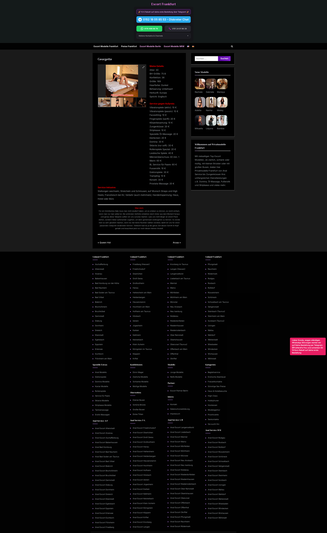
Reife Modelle (176, 377)
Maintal (173, 283)
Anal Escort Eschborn (104, 518)
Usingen (211, 325)
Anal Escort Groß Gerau (143, 437)
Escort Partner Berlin (179, 391)
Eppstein (99, 344)
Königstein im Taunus (142, 349)
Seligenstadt (213, 307)
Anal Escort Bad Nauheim (106, 452)
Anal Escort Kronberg (142, 522)
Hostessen (212, 405)
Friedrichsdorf (139, 269)
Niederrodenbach (177, 330)
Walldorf (211, 335)
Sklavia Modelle (102, 400)
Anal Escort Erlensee (104, 513)
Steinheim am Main (216, 316)
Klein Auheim (138, 344)
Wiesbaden (213, 344)
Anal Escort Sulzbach (217, 480)
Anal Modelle (101, 372)
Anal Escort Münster (179, 456)
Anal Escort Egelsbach (105, 504)
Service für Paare (102, 396)
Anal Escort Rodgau (216, 438)
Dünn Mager (138, 372)
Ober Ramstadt (176, 335)
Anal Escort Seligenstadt (218, 466)
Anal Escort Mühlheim (180, 451)
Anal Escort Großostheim (144, 442)
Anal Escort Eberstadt (104, 499)
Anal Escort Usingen (217, 485)
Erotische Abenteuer (217, 377)
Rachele (198, 92)
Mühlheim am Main (178, 297)
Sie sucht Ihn (213, 424)
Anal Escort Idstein (141, 480)
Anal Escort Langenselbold (182, 427)
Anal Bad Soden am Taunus (107, 456)
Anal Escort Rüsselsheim (219, 452)
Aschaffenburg (101, 264)
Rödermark (212, 274)
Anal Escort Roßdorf (216, 447)
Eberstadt (99, 335)
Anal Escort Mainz (178, 441)
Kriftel (135, 358)
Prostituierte (213, 415)
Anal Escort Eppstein (104, 508)
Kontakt (173, 404)
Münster (174, 302)
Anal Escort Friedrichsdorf (144, 428)
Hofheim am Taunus (141, 311)
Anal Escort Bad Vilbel (104, 461)
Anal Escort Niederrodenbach (183, 484)
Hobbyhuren (213, 400)
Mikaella (199, 128)
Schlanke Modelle (140, 381)
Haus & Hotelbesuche (217, 391)
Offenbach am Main (178, 349)
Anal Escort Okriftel (178, 512)
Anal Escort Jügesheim (143, 484)
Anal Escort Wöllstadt (217, 518)
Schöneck (212, 297)
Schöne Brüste (139, 405)
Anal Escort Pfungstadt (180, 517)
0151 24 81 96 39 (179, 29)
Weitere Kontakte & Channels (151, 36)
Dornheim (99, 325)
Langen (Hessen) (177, 269)
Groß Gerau (138, 278)
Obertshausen (176, 340)
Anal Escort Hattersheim (143, 451)
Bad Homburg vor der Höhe (107, 283)
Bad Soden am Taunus (105, 292)
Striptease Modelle (103, 405)
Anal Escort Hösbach (142, 475)
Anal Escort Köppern (142, 513)
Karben (136, 330)
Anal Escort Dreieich (104, 494)
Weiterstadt (213, 340)
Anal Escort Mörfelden (180, 446)
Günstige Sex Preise (216, 386)
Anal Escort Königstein (143, 508)
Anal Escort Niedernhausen (182, 479)
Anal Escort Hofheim (142, 470)
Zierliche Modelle (140, 377)
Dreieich (98, 330)
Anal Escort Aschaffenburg (107, 438)
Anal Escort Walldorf (217, 494)
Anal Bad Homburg (103, 447)
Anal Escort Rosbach (217, 442)
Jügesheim (137, 325)
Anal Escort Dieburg (104, 485)
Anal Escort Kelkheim (142, 494)
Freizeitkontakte (215, 381)
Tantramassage (101, 410)
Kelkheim (137, 335)
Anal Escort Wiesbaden (218, 504)
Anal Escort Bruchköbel (105, 475)
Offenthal (174, 354)
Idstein (136, 321)
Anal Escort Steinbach (217, 471)
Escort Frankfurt (163, 4)
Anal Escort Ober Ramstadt (182, 489)
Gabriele (210, 92)
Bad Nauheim (101, 288)
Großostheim (138, 283)
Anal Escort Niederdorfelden (182, 474)
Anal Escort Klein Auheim (144, 503)
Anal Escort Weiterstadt (218, 499)
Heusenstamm (139, 302)
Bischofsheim (101, 307)
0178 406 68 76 (151, 29)
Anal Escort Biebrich (104, 466)
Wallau (211, 330)
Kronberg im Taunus (179, 264)
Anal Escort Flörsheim (104, 522)
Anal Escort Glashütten (143, 432)
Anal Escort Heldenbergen (144, 456)
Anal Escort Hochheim (142, 465)
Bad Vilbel (99, 297)
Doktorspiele (100, 377)
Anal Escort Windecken (218, 508)
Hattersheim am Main (142, 292)
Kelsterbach (138, 340)
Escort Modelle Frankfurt (106, 46)
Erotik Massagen (102, 415)
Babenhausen (101, 278)
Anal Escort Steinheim (217, 475)
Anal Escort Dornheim (104, 489)
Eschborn (99, 354)
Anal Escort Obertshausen (181, 493)
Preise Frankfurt (129, 46)
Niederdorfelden (177, 321)
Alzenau (98, 274)
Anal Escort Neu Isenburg (181, 465)
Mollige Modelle (140, 386)
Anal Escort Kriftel (141, 517)
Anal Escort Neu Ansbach (181, 460)
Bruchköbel (100, 311)
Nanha (209, 110)
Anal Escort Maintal (178, 437)
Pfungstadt (213, 264)
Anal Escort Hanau (141, 447)
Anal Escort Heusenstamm (144, 461)
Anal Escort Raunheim (180, 521)
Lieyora (209, 128)
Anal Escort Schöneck (217, 456)
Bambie (220, 128)
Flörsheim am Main (103, 358)
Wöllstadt (212, 358)
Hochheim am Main (141, 307)
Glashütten (137, 274)
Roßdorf (211, 288)
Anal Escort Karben (141, 489)
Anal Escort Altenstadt (105, 428)
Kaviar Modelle (101, 386)
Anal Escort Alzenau (104, 433)
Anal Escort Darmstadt (105, 480)
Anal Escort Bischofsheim (106, 471)
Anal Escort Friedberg (104, 527)
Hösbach (137, 316)
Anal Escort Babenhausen (106, 442)
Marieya (221, 92)
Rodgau (211, 278)
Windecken (213, 349)
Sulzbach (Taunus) (216, 321)
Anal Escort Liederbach (180, 432)
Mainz (173, 288)
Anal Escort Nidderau (179, 470)
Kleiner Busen (139, 400)
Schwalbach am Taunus (218, 302)
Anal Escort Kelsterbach (143, 498)
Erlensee (99, 349)
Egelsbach (99, 340)
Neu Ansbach (176, 307)
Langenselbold (176, 274)
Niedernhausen (177, 325)
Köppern (136, 354)
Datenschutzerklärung (180, 409)
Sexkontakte (213, 419)
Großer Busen (139, 409)
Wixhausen (213, 354)
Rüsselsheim (213, 292)
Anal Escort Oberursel (179, 498)
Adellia (198, 110)
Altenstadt (99, 269)
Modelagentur (214, 410)
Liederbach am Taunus (180, 278)
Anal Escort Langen (141, 527)
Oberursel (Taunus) (178, 344)
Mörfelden (174, 292)
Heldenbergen (139, 297)
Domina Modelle (102, 381)
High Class (213, 396)
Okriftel (173, 358)
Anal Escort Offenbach (180, 503)
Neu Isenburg (176, 311)
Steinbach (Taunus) (216, 311)
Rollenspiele (100, 391)
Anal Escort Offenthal (179, 507)
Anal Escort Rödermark (180, 526)
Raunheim (212, 269)
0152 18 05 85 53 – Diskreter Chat (166, 19)
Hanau (135, 288)
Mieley (220, 110)
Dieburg (98, 321)
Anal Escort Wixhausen (218, 513)
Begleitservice (214, 372)
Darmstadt (99, 316)
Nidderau (174, 316)
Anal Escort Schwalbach (218, 461)
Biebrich (98, 302)
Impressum (175, 414)
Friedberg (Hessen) (141, 264)
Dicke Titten (138, 414)
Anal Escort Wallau (216, 489)
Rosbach (211, 283)
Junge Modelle (176, 372)
